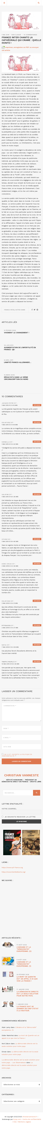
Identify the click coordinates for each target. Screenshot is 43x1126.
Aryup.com (17, 1119)
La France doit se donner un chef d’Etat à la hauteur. (28, 1008)
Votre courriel (9, 809)
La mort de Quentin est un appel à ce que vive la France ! (27, 979)
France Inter (9, 310)
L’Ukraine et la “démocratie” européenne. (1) (24, 964)
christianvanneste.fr (29, 1117)
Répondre (37, 405)
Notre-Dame (20, 310)
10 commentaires (30, 35)
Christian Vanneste (21, 775)
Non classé (16, 35)
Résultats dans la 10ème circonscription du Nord (16, 378)
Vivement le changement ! (16, 333)
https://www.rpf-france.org (12, 867)
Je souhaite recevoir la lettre (20, 817)
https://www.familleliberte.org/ (14, 872)
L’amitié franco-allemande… (17, 362)
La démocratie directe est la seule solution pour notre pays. (27, 994)
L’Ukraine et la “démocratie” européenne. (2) (24, 949)
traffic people (8, 662)
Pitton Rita (6, 625)
